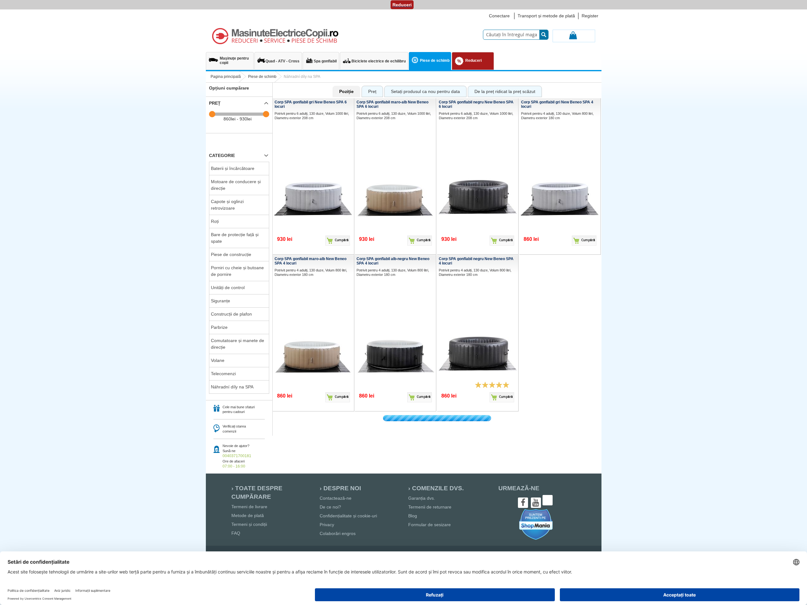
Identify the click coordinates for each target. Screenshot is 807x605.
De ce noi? (330, 506)
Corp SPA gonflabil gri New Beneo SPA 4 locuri (557, 104)
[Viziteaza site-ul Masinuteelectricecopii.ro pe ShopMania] (536, 538)
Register (590, 15)
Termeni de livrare (249, 506)
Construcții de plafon (231, 314)
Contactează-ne (335, 498)
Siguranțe (220, 300)
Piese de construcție (231, 254)
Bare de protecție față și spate (234, 238)
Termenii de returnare (429, 506)
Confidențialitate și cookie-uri (348, 515)
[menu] (403, 61)
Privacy (327, 524)
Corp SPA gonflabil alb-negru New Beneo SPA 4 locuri (393, 261)
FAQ (235, 533)
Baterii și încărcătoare (232, 168)
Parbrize (219, 327)
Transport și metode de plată (546, 15)
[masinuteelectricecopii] (275, 36)
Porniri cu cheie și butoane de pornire (237, 271)
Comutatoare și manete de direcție (237, 344)
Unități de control (228, 287)
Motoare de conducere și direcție (236, 185)
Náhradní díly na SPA (232, 386)
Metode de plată (247, 515)
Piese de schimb (262, 76)
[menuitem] (229, 58)
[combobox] (516, 35)
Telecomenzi (223, 373)
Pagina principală (226, 76)
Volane (217, 360)
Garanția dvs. (421, 498)
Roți (215, 221)
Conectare (499, 15)
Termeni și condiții (249, 524)
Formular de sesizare (429, 524)
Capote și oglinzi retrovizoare (227, 205)
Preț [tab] (215, 103)
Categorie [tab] (222, 155)
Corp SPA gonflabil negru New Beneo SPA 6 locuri (476, 104)
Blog (412, 515)
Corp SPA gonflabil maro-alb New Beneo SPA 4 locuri (310, 261)
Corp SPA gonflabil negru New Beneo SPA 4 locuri (476, 261)
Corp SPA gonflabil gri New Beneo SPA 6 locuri (311, 104)
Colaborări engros (338, 533)
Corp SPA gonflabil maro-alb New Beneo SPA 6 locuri (392, 104)
